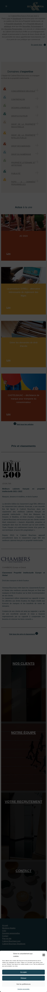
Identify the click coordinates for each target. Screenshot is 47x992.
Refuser (23, 978)
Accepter (23, 972)
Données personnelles (24, 989)
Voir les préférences (23, 984)
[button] (44, 955)
